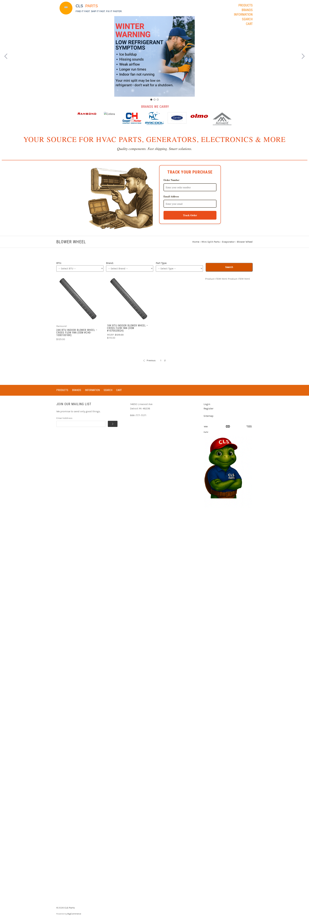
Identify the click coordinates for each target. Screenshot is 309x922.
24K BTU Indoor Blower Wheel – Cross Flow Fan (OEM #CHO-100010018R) (76, 332)
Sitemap (208, 415)
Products (245, 5)
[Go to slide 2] (303, 56)
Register (208, 408)
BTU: (58, 263)
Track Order (190, 215)
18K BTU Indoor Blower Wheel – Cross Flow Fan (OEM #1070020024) (127, 328)
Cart (249, 24)
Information (243, 14)
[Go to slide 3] (6, 56)
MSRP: (111, 334)
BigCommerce (74, 913)
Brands (247, 10)
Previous (151, 360)
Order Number (171, 180)
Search (247, 19)
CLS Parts (69, 907)
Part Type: (161, 263)
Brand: (110, 263)
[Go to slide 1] (151, 100)
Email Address (171, 196)
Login (207, 404)
